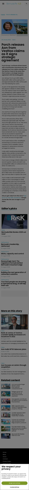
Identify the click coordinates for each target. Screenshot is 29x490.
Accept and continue (14, 483)
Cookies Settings (14, 487)
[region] (14, 477)
